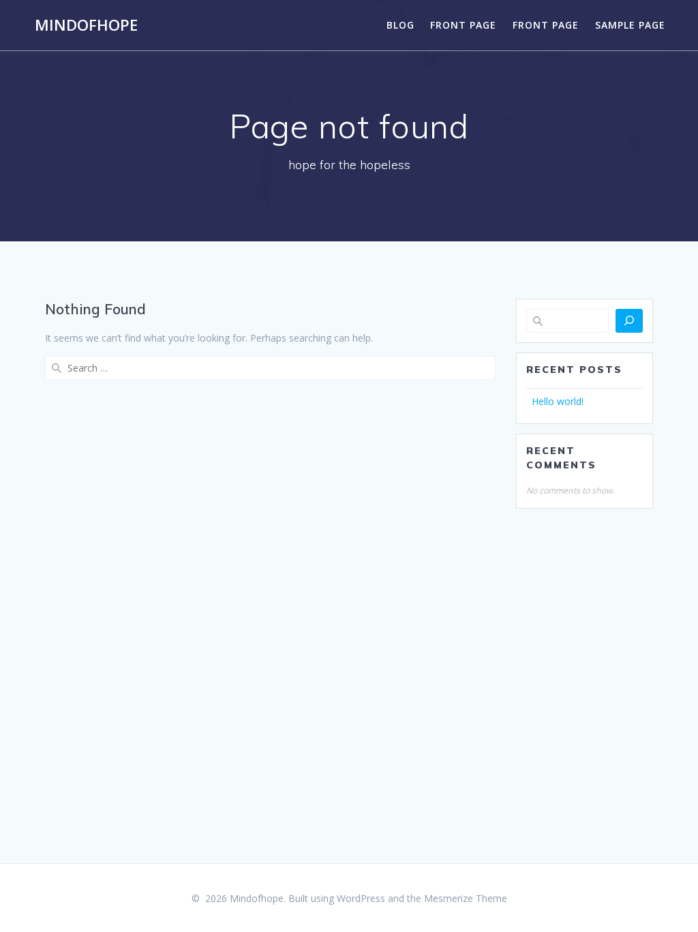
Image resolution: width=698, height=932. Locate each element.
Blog (400, 24)
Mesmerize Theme (465, 898)
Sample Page (630, 24)
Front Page (463, 24)
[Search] (629, 321)
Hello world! (557, 401)
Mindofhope (86, 25)
